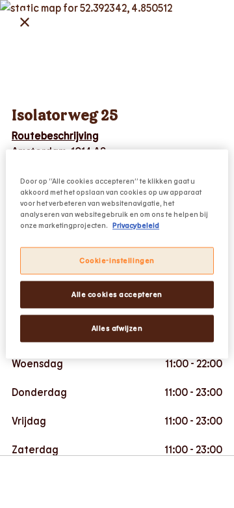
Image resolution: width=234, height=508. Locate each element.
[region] (117, 253)
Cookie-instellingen (117, 261)
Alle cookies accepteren (117, 294)
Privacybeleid (135, 225)
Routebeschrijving (55, 135)
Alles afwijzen (117, 328)
